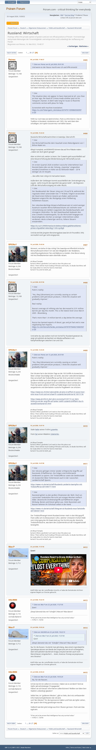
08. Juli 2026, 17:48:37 (37, 59)
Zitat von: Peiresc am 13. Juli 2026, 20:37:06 (49, 355)
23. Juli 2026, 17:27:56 (37, 547)
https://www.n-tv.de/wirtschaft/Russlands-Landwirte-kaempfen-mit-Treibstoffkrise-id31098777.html (56, 485)
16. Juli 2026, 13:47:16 (37, 425)
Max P (11, 546)
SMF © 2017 (16, 747)
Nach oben (11, 723)
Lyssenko (54, 429)
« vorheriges (72, 46)
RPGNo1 (12, 244)
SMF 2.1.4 (8, 747)
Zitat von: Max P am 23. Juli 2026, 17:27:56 (48, 605)
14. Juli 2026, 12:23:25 (37, 350)
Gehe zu (55, 733)
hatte (37, 429)
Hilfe (67, 747)
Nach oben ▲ (86, 747)
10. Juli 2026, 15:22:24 (37, 133)
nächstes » (83, 46)
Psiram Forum (15, 8)
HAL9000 (12, 599)
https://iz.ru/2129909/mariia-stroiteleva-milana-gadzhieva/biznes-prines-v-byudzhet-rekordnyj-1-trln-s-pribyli (56, 227)
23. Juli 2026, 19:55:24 (37, 627)
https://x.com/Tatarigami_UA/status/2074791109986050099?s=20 (57, 111)
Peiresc (12, 59)
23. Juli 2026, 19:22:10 (37, 600)
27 (33, 53)
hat (36, 434)
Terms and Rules (75, 747)
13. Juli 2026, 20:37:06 (37, 282)
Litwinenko (54, 434)
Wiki (61, 15)
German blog (69, 15)
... (28, 53)
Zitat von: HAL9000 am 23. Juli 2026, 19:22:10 (49, 632)
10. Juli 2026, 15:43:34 (37, 244)
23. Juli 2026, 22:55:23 (37, 672)
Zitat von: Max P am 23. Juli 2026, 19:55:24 (48, 677)
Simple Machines (25, 747)
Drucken (85, 53)
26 (31, 53)
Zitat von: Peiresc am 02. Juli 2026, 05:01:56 (49, 64)
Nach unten (11, 53)
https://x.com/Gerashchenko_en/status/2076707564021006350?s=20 (58, 328)
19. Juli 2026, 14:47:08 (37, 463)
